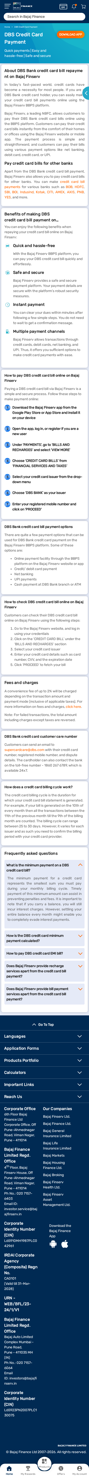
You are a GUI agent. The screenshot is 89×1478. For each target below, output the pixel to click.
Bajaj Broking (53, 1175)
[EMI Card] (63, 6)
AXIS (71, 192)
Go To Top (46, 1025)
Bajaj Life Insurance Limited (57, 1145)
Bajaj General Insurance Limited (57, 1133)
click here (73, 707)
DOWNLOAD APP (70, 34)
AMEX (60, 192)
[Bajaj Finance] (22, 6)
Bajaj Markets (54, 1155)
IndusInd (27, 192)
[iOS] (65, 1244)
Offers (61, 1474)
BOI (15, 192)
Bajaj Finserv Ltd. (56, 1116)
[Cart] (83, 7)
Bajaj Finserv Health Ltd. (53, 1184)
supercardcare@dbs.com (24, 750)
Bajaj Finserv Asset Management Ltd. (56, 1199)
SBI (7, 192)
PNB (80, 192)
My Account (79, 1474)
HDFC (79, 187)
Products (44, 1466)
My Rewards (28, 1474)
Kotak (40, 192)
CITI (50, 192)
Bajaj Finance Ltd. (57, 1124)
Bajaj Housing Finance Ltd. (54, 1165)
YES (7, 197)
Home (9, 1474)
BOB (69, 187)
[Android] (53, 1244)
